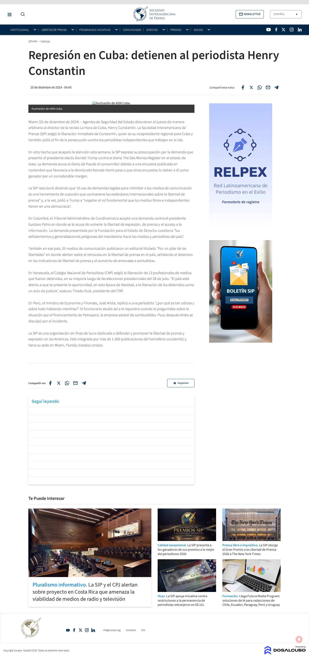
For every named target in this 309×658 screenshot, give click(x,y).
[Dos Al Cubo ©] (285, 653)
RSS (143, 630)
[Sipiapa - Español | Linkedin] (300, 29)
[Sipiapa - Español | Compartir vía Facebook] (243, 87)
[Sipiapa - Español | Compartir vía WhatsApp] (259, 87)
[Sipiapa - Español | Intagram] (291, 29)
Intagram (87, 630)
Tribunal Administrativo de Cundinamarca (86, 218)
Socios (198, 30)
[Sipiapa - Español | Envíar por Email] (268, 87)
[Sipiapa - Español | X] (283, 29)
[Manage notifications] (299, 639)
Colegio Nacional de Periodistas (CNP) (83, 273)
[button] (250, 14)
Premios (175, 30)
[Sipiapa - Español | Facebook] (276, 29)
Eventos (152, 30)
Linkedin (93, 630)
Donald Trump (86, 158)
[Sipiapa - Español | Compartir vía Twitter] (251, 87)
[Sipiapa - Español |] (111, 410)
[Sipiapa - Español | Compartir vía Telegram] (276, 87)
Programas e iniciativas (94, 30)
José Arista (107, 303)
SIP (35, 333)
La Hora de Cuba (93, 127)
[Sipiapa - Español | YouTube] (268, 29)
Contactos (131, 630)
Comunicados (132, 30)
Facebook (74, 630)
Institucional (20, 30)
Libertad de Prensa (54, 30)
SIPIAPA (33, 41)
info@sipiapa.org (111, 630)
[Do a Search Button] (21, 14)
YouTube (68, 630)
